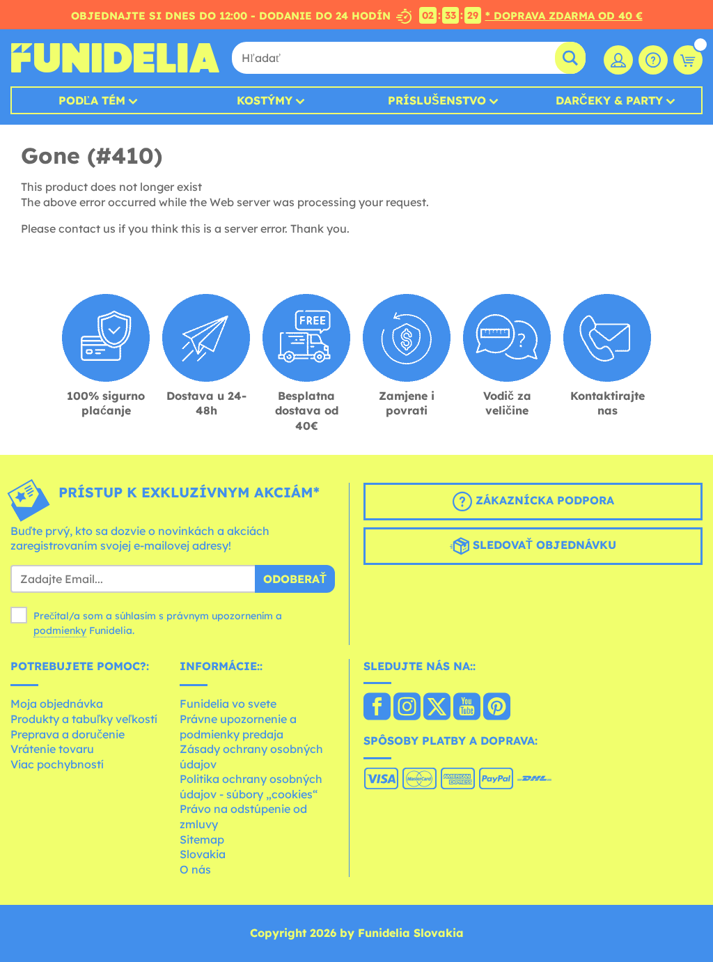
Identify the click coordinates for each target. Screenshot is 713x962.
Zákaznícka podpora (543, 500)
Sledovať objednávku (542, 545)
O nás (195, 869)
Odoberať (295, 579)
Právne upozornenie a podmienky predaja (238, 726)
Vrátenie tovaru (52, 749)
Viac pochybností (57, 764)
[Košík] (688, 60)
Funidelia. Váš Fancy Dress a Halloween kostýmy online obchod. (114, 57)
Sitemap (202, 839)
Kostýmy (264, 100)
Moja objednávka (56, 704)
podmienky (59, 630)
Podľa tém (91, 100)
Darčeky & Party (609, 100)
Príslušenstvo (437, 100)
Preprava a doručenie (67, 734)
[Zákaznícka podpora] (653, 60)
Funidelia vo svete (228, 704)
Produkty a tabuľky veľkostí (83, 719)
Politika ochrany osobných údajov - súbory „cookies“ (251, 786)
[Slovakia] (377, 707)
